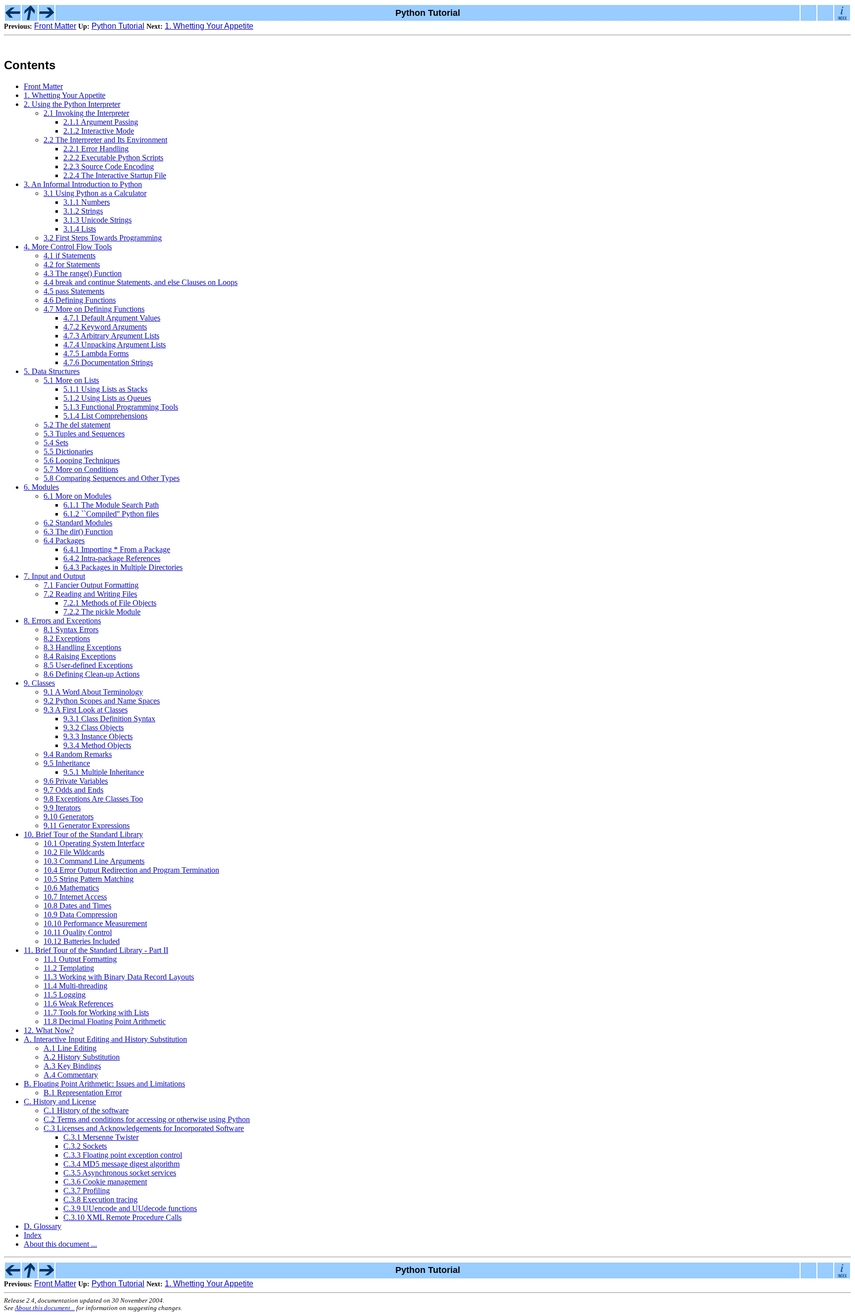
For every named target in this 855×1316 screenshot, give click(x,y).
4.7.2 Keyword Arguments (105, 327)
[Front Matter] (13, 18)
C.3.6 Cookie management (105, 1181)
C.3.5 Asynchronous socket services (119, 1173)
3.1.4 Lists (79, 229)
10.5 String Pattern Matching (89, 879)
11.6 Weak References (78, 1003)
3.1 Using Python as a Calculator (95, 193)
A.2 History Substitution (82, 1057)
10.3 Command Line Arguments (94, 861)
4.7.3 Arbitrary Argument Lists (111, 335)
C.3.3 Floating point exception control (122, 1155)
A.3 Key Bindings (72, 1066)
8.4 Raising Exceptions (80, 656)
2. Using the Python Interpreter (72, 104)
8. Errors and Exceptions (62, 620)
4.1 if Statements (69, 255)
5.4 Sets (56, 442)
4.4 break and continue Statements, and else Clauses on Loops (141, 282)
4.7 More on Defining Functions (94, 309)
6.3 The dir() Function (78, 531)
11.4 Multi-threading (75, 986)
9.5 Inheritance (67, 763)
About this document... (45, 1308)
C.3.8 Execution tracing (100, 1199)
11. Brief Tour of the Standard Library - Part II (96, 950)
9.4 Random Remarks (78, 754)
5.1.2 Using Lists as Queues (107, 398)
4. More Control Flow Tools (68, 246)
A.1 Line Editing (70, 1048)
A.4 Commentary (71, 1075)
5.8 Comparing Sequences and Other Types (112, 478)
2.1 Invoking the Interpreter (86, 113)
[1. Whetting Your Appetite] (46, 18)
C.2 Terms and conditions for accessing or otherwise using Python (147, 1119)
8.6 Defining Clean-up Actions (92, 674)
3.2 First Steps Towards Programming (103, 238)
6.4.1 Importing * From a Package (116, 549)
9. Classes (39, 683)
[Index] (842, 18)
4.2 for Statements (72, 264)
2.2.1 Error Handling (96, 148)
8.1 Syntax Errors (71, 629)
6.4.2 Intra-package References (111, 558)
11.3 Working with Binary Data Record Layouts (119, 977)
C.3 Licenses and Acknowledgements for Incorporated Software (144, 1128)
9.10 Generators (69, 816)
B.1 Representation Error (83, 1092)
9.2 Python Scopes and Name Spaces (102, 701)
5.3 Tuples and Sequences (84, 433)
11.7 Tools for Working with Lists (96, 1012)
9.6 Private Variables (76, 781)
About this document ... (60, 1244)
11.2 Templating (69, 968)
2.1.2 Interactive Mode (98, 131)
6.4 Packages (64, 540)
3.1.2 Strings (83, 211)
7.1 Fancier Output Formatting (91, 585)
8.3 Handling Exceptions (82, 647)
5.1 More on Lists (71, 380)
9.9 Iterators (62, 807)
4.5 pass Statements (74, 291)
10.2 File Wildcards (74, 852)
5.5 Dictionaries (68, 451)
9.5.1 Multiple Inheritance (103, 772)
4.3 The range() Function (83, 273)
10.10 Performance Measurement (95, 923)
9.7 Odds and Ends (73, 790)
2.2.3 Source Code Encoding (108, 166)
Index (33, 1235)
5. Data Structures (52, 371)
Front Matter (55, 26)
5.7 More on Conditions (81, 469)
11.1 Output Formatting (80, 959)
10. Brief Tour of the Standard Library (83, 834)
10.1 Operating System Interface (94, 843)
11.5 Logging (65, 994)
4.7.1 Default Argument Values (111, 318)
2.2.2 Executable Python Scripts (113, 157)
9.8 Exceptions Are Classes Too (93, 799)
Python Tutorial (118, 26)
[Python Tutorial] (30, 18)
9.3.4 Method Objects (97, 745)
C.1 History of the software (86, 1110)
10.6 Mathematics (71, 888)
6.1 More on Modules (77, 496)
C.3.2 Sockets (85, 1146)
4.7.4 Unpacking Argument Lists (114, 344)
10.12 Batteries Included (82, 941)
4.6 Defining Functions (80, 300)
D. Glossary (42, 1226)
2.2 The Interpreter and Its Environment (105, 140)
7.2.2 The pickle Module (102, 612)
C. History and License (60, 1101)
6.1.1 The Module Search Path (111, 505)
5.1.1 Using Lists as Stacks (105, 389)
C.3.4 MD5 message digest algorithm (121, 1164)
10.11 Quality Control (78, 932)
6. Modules (41, 487)
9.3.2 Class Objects (93, 727)
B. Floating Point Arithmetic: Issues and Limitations (104, 1084)
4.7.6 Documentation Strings (108, 362)
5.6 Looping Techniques (82, 460)
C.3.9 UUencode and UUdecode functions (130, 1208)
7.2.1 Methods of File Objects (109, 603)
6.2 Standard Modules (78, 522)
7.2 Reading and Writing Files (90, 594)
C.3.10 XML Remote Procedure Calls (122, 1217)
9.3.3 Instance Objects (98, 736)
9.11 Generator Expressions (87, 825)
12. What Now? (49, 1030)
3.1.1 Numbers (86, 202)
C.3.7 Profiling (86, 1190)
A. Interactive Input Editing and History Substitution (105, 1039)
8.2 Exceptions (67, 638)
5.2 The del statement (77, 425)
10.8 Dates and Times (77, 905)
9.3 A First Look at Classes (86, 709)
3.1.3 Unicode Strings (97, 220)
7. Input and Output (54, 576)
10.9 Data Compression (80, 914)
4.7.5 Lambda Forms (96, 353)
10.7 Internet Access (75, 897)
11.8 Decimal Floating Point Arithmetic (105, 1021)
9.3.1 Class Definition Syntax (109, 718)
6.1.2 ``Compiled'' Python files (111, 514)
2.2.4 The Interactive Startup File (114, 175)
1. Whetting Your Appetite (209, 26)
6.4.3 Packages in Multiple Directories (123, 567)
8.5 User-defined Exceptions (88, 665)
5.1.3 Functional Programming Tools (120, 407)
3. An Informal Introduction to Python (83, 184)
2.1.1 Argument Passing (100, 122)
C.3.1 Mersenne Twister (101, 1137)
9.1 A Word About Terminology (93, 692)
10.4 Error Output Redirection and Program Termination (131, 870)
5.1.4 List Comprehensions (105, 416)
